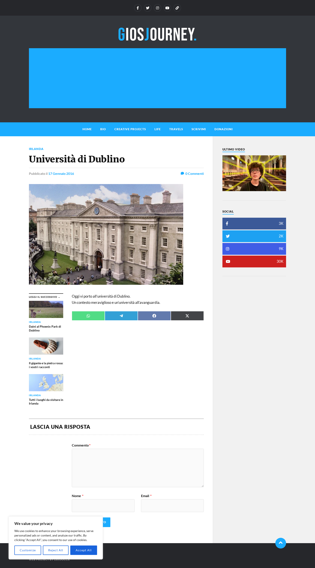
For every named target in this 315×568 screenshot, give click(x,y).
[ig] (157, 8)
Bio (103, 129)
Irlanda (36, 149)
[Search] (177, 8)
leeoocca (62, 559)
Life (157, 129)
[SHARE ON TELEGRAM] (121, 316)
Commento (81, 445)
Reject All (55, 550)
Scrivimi (199, 129)
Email (146, 496)
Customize (28, 550)
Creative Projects (130, 129)
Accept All (84, 550)
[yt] (167, 8)
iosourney (157, 35)
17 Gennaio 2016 (61, 173)
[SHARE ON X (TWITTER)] (187, 316)
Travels (176, 129)
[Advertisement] (157, 78)
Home (87, 129)
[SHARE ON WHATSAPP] (88, 316)
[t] (148, 8)
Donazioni (223, 129)
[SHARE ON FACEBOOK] (154, 316)
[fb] (138, 8)
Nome (77, 496)
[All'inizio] (280, 543)
